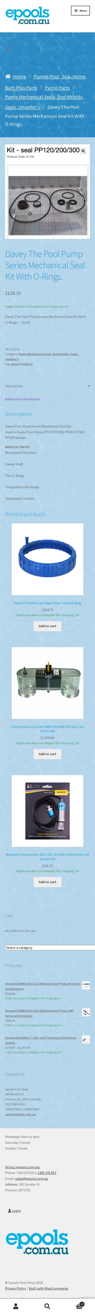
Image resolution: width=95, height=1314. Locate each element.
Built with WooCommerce (48, 1288)
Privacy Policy (15, 1288)
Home (19, 76)
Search (47, 1306)
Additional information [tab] (22, 399)
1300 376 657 (46, 1173)
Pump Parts (57, 88)
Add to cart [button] (47, 626)
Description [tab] (14, 386)
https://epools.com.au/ (22, 1167)
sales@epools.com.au (20, 1114)
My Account (16, 1306)
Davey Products (22, 364)
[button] (83, 151)
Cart (73, 1302)
